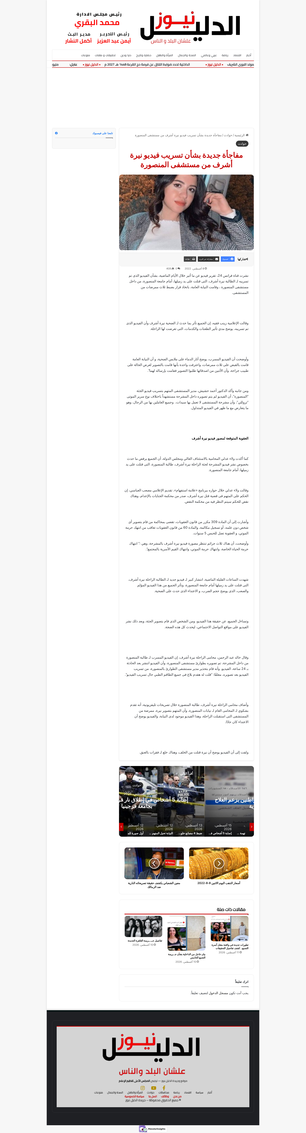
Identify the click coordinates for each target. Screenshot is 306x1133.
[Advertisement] (153, 98)
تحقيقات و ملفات (105, 55)
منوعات (85, 55)
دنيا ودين (126, 55)
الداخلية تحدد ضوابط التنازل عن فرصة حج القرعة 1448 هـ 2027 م (168, 64)
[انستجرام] (142, 1088)
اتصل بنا (152, 1096)
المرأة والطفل (164, 55)
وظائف (165, 1096)
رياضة (225, 55)
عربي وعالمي (209, 55)
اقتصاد (237, 55)
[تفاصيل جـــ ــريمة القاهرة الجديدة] (143, 926)
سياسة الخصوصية (134, 1096)
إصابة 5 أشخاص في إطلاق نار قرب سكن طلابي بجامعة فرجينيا (186, 802)
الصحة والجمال (187, 55)
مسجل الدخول (218, 993)
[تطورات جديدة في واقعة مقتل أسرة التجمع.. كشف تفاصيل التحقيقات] (229, 928)
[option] (186, 801)
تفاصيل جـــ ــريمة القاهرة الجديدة (145, 940)
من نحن (177, 1096)
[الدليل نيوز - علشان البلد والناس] (153, 25)
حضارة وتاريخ (143, 55)
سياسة (199, 1092)
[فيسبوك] (164, 1088)
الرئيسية (240, 135)
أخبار (248, 55)
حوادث (228, 135)
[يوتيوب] (154, 1088)
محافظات (163, 1092)
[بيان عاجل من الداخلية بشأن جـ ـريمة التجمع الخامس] (186, 933)
